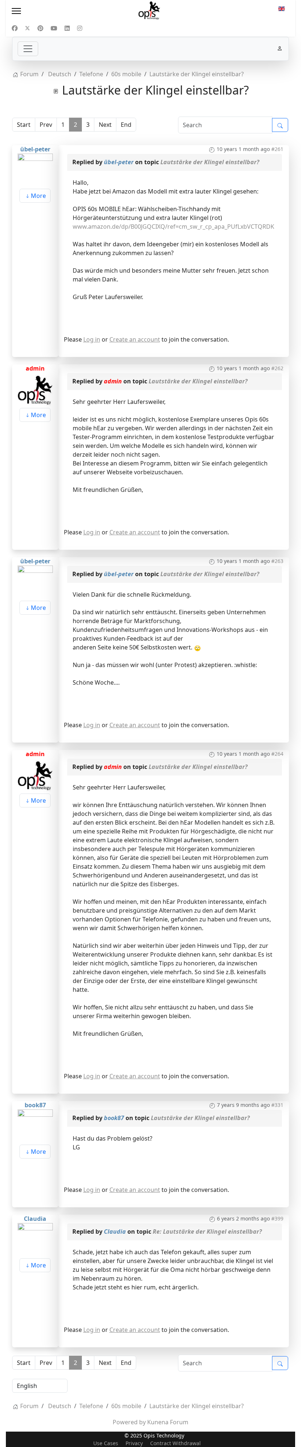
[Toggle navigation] (28, 48)
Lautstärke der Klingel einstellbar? (209, 162)
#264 (277, 753)
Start (23, 125)
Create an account (134, 339)
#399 (277, 1218)
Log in (91, 339)
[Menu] (53, 11)
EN (281, 11)
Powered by (129, 1422)
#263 (277, 560)
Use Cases (105, 1443)
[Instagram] (79, 28)
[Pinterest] (40, 28)
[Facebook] (15, 28)
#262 (277, 368)
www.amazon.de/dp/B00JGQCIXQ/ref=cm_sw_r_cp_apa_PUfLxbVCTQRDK (173, 226)
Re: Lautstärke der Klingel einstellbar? (207, 1231)
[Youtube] (54, 28)
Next (105, 125)
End (126, 125)
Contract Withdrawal (175, 1443)
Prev (46, 125)
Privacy (134, 1443)
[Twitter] (27, 28)
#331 (277, 1104)
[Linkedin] (67, 28)
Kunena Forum (167, 1422)
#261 (277, 149)
